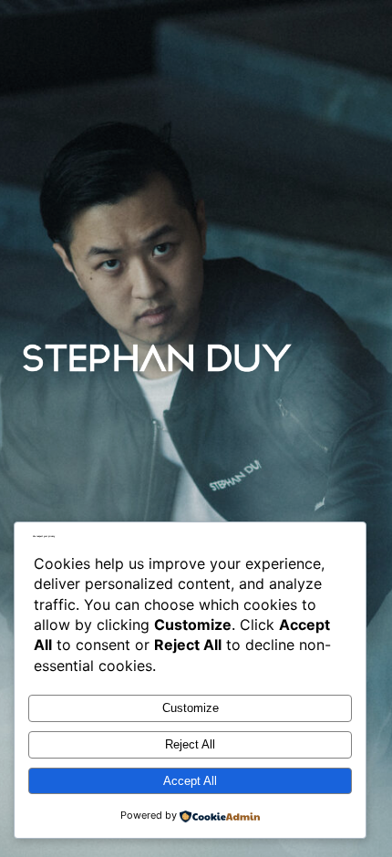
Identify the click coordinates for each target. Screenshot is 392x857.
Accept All (190, 781)
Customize (190, 708)
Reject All (190, 744)
